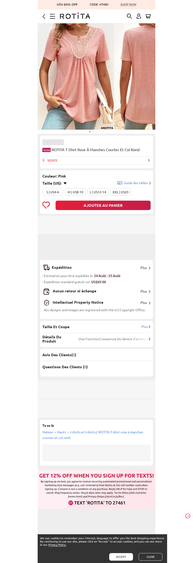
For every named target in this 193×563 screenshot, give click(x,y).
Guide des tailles (136, 183)
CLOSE (151, 556)
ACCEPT (121, 556)
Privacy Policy (57, 544)
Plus (144, 268)
